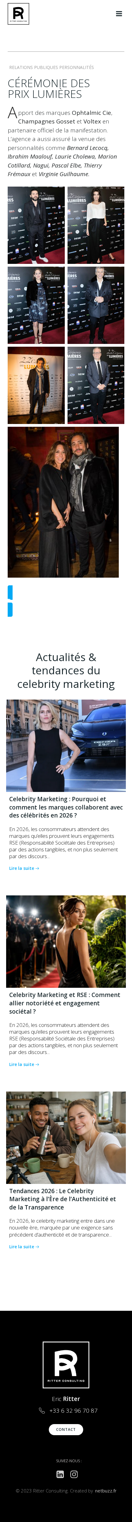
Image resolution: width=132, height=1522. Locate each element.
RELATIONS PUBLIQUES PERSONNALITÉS (51, 67)
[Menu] (119, 14)
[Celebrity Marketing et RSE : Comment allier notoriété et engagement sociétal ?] (66, 941)
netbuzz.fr (106, 1491)
